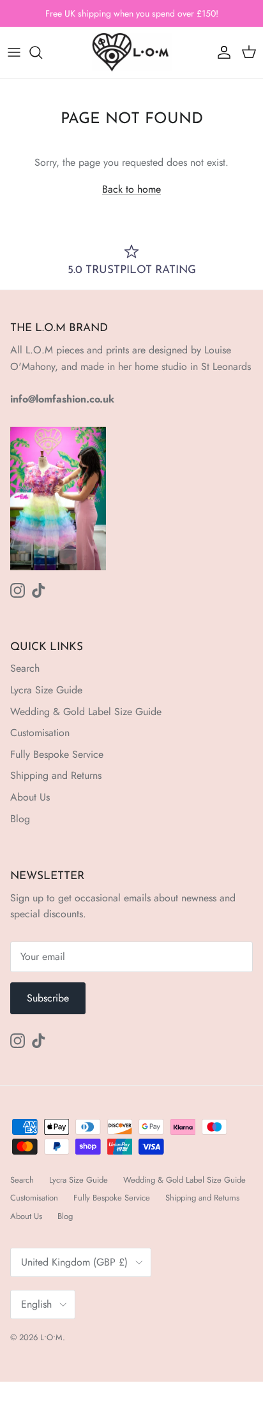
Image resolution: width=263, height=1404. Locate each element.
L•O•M (51, 1337)
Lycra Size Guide (46, 690)
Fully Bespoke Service (56, 754)
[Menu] (14, 52)
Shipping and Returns (55, 775)
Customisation (40, 732)
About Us (30, 797)
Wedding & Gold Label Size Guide (86, 711)
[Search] (42, 52)
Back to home (131, 189)
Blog (20, 818)
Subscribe (48, 998)
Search (25, 668)
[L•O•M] (132, 52)
